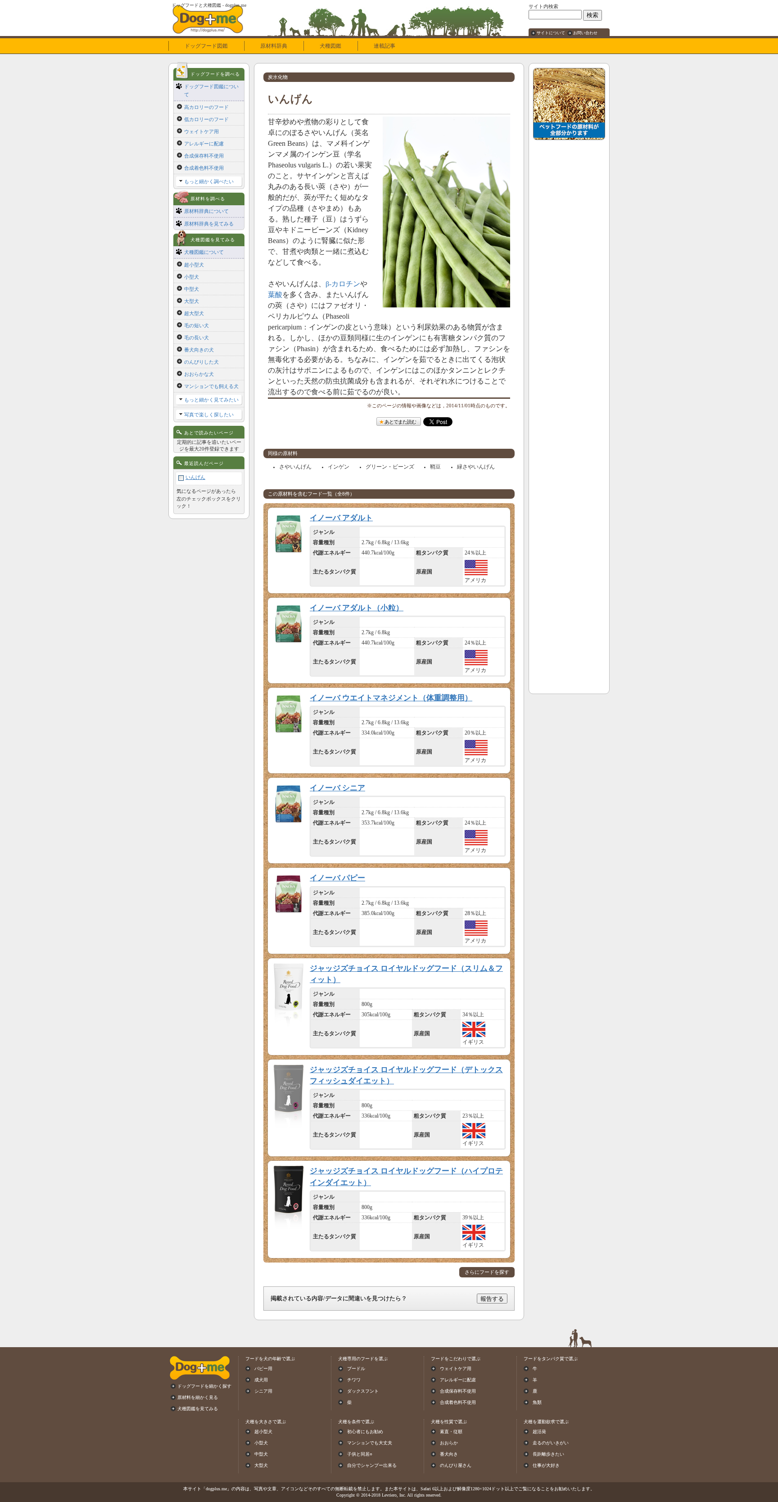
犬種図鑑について (204, 252)
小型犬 (191, 277)
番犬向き (449, 1454)
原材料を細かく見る (197, 1397)
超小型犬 (194, 264)
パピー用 (263, 1368)
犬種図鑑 (330, 46)
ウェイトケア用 (201, 131)
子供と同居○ (359, 1454)
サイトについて (551, 33)
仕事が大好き (546, 1465)
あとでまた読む (400, 421)
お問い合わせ (585, 33)
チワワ (354, 1379)
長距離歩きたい (548, 1454)
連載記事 (384, 46)
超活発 (539, 1431)
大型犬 (191, 301)
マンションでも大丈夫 (369, 1442)
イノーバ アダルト (341, 518)
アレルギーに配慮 (204, 143)
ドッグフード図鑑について (211, 90)
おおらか (449, 1442)
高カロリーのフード (206, 107)
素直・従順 (451, 1431)
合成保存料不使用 (204, 155)
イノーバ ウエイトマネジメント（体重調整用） (391, 698)
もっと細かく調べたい (209, 181)
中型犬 (191, 289)
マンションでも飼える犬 (211, 386)
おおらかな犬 (199, 374)
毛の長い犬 (196, 337)
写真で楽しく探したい (209, 414)
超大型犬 (194, 313)
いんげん (195, 477)
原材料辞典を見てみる (209, 223)
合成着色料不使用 (204, 168)
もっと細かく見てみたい (211, 399)
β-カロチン (343, 284)
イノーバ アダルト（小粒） (356, 608)
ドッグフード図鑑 (206, 46)
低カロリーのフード (206, 119)
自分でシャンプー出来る (372, 1465)
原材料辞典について (206, 211)
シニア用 (263, 1391)
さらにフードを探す (487, 1272)
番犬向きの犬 (199, 349)
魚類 (537, 1402)
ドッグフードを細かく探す (204, 1386)
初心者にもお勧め (365, 1431)
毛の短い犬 (196, 325)
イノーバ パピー (337, 878)
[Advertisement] (569, 279)
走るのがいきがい (551, 1442)
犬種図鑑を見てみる (197, 1408)
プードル (356, 1368)
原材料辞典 (273, 46)
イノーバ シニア (337, 788)
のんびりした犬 (201, 362)
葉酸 (275, 294)
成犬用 (261, 1379)
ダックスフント (363, 1391)
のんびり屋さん (455, 1465)
